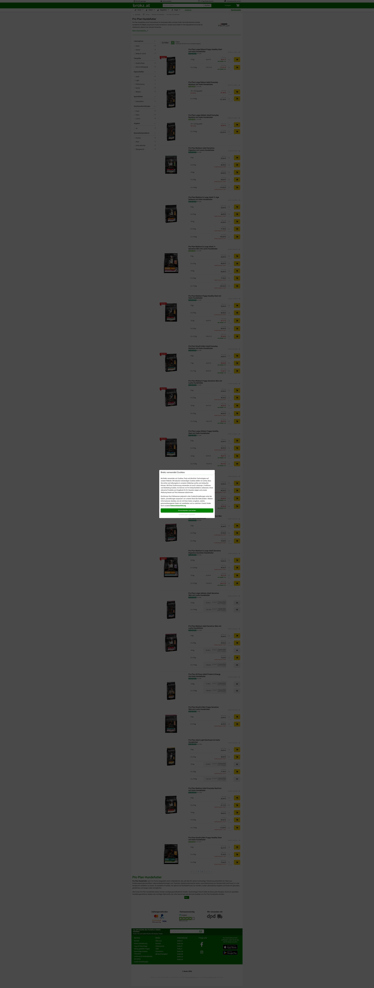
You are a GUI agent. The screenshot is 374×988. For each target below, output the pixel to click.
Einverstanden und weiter (187, 510)
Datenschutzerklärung (178, 506)
